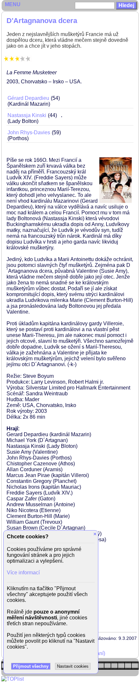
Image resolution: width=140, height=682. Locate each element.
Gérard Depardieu (28, 98)
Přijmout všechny (31, 666)
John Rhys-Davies (28, 132)
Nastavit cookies (73, 666)
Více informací (23, 572)
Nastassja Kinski (26, 115)
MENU (13, 4)
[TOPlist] (12, 679)
